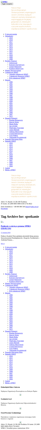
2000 (11, 101)
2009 (11, 57)
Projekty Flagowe (11, 61)
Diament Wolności (11, 118)
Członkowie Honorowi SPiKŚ (19, 76)
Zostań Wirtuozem (15, 67)
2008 (11, 59)
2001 (11, 103)
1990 (11, 82)
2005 (11, 111)
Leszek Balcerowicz (16, 133)
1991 (11, 84)
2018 (11, 40)
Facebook (4, 208)
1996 (11, 93)
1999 (11, 99)
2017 (11, 42)
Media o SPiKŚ (10, 170)
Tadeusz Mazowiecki (16, 132)
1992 (11, 86)
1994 (11, 90)
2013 (11, 49)
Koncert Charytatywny (16, 65)
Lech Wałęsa (13, 135)
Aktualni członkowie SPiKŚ (18, 74)
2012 (11, 51)
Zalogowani (13, 63)
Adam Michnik (14, 130)
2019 (11, 38)
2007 (11, 114)
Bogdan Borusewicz (16, 120)
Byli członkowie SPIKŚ (17, 78)
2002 (11, 105)
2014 (11, 47)
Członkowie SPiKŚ (11, 72)
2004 (11, 109)
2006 (11, 112)
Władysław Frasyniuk (16, 128)
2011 (11, 53)
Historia (7, 80)
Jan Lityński (13, 126)
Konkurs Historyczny (16, 68)
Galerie (7, 168)
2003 (11, 107)
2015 (11, 46)
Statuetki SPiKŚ (10, 141)
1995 (11, 91)
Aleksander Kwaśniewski (17, 137)
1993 (11, 88)
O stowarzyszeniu (11, 34)
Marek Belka (13, 124)
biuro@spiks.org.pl (32, 207)
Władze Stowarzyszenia (13, 70)
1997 (11, 95)
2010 (11, 55)
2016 (11, 44)
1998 (11, 97)
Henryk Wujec (14, 122)
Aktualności (9, 36)
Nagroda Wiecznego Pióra (13, 139)
